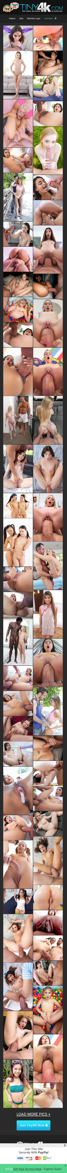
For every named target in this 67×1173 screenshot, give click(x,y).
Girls (21, 18)
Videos (12, 18)
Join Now (48, 18)
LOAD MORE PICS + (33, 1114)
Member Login (33, 18)
